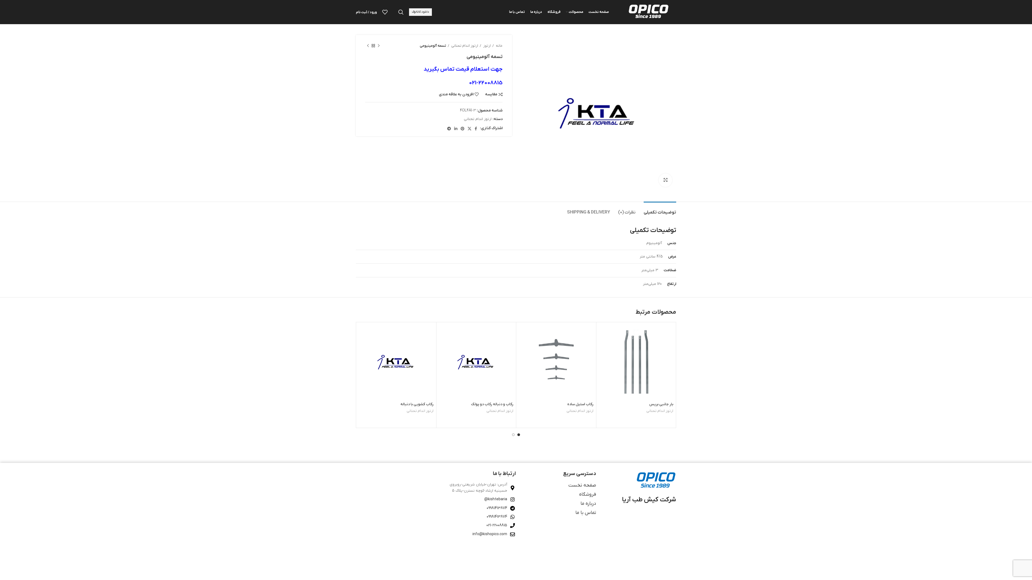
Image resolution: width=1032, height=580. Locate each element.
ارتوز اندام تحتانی (464, 46)
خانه (499, 46)
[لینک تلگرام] (449, 128)
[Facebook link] (476, 128)
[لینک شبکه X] (469, 128)
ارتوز (486, 46)
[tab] (660, 210)
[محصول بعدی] (368, 46)
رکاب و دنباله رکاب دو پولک (492, 404)
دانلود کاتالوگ (420, 12)
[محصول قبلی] (378, 46)
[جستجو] (401, 12)
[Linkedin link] (456, 128)
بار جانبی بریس (661, 404)
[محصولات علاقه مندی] (384, 12)
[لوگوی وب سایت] (648, 12)
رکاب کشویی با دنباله (416, 404)
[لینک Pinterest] (462, 128)
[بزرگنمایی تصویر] (665, 180)
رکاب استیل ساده (580, 404)
